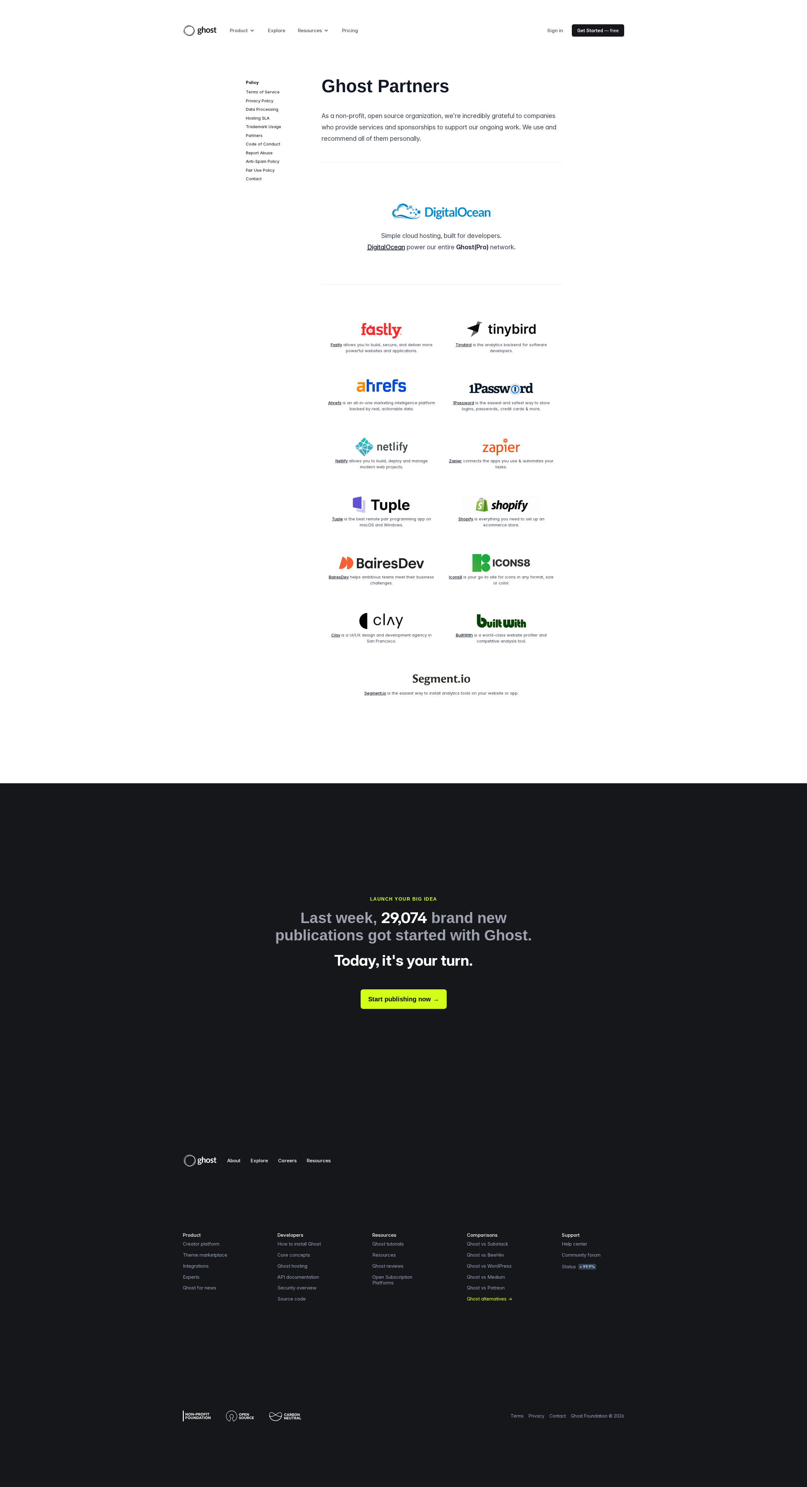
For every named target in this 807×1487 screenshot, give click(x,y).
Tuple (337, 518)
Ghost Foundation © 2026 (597, 1416)
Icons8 (455, 576)
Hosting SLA (258, 118)
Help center (574, 1244)
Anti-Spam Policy (262, 161)
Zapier (455, 460)
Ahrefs (334, 402)
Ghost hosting (292, 1266)
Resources (319, 1161)
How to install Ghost (299, 1244)
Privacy (536, 1416)
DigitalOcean (386, 247)
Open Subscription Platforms (392, 1280)
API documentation (298, 1277)
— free (598, 30)
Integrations (196, 1266)
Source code (291, 1299)
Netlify (341, 460)
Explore (276, 30)
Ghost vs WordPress (489, 1266)
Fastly (336, 344)
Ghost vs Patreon (486, 1288)
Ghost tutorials (388, 1244)
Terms (517, 1416)
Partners (254, 135)
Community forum (581, 1255)
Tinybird (464, 344)
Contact (254, 178)
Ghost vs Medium (486, 1277)
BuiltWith (464, 634)
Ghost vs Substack (487, 1244)
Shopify (465, 518)
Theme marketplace (205, 1255)
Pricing (350, 30)
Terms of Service (263, 91)
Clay (335, 634)
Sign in (555, 30)
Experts (191, 1277)
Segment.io (375, 693)
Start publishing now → (403, 999)
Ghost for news (199, 1288)
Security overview (296, 1288)
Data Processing (262, 109)
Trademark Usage (263, 126)
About (234, 1161)
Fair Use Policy (260, 170)
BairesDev (339, 576)
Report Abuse (259, 152)
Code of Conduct (263, 143)
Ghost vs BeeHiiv (485, 1255)
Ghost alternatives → (489, 1299)
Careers (287, 1161)
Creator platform (201, 1244)
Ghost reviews (388, 1266)
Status (578, 1267)
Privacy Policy (259, 100)
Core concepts (293, 1255)
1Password (463, 402)
